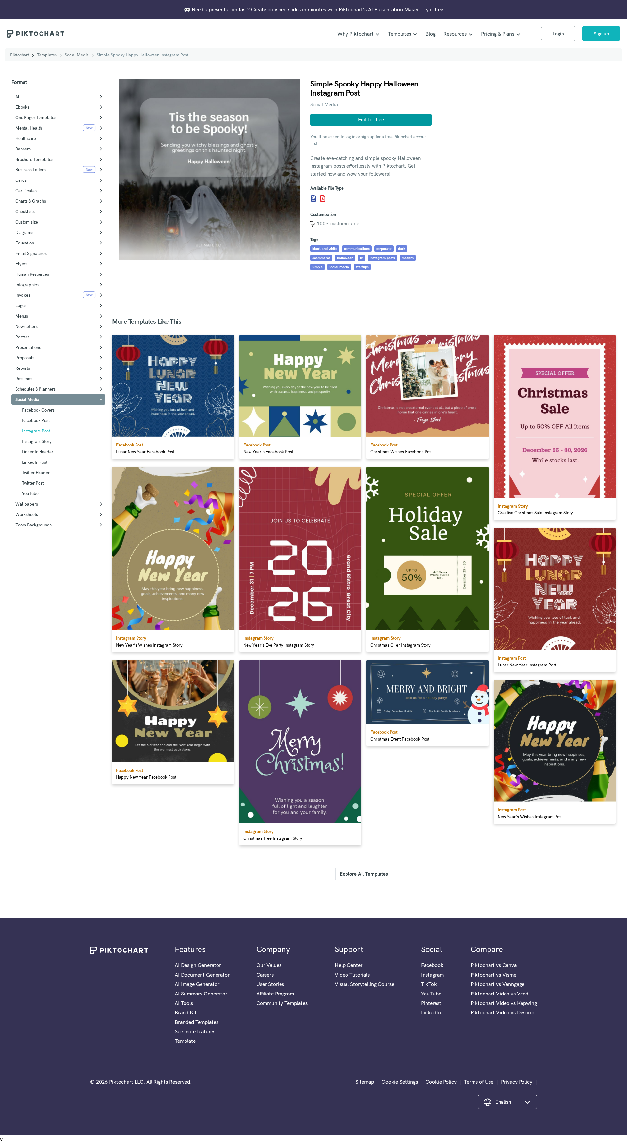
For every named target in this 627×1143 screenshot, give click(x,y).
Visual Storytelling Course (364, 984)
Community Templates (282, 1003)
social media (339, 267)
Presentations (28, 347)
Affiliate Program (275, 993)
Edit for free (371, 120)
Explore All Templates (364, 874)
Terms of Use (478, 1081)
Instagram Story (37, 441)
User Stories (270, 984)
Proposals (24, 357)
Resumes (23, 378)
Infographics (27, 284)
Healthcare (25, 138)
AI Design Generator (198, 965)
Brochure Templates (34, 159)
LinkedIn (431, 1012)
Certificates (26, 190)
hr (361, 258)
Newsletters (26, 326)
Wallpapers (26, 504)
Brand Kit (186, 1012)
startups (362, 267)
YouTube (30, 493)
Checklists (25, 211)
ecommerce (321, 258)
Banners (23, 148)
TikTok (429, 984)
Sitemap (364, 1081)
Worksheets (26, 514)
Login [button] (558, 34)
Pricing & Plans (497, 33)
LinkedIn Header (37, 451)
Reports (22, 368)
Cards (21, 180)
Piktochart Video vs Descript (503, 1012)
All (18, 96)
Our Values (268, 965)
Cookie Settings (399, 1081)
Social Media (77, 54)
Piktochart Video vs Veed (499, 993)
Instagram (432, 974)
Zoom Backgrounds (33, 524)
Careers (265, 974)
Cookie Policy (441, 1081)
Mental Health (28, 128)
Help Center (348, 965)
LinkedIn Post (34, 462)
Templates (399, 33)
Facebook (432, 965)
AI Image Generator (197, 984)
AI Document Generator (202, 974)
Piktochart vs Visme (493, 974)
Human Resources (32, 274)
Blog (431, 33)
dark (401, 248)
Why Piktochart (355, 33)
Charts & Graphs (30, 201)
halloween (345, 258)
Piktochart (19, 54)
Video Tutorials (352, 974)
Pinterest (431, 1003)
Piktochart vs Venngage (497, 984)
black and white (324, 248)
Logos (20, 305)
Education (24, 242)
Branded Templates (196, 1022)
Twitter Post (33, 483)
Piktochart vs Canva (494, 965)
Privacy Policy (516, 1081)
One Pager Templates (35, 117)
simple (317, 267)
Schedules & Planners (35, 389)
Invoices (22, 295)
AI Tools (184, 1003)
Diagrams (24, 232)
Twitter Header (36, 472)
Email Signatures (31, 253)
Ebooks (22, 107)
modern (408, 258)
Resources (455, 33)
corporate (384, 248)
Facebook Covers (38, 410)
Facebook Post (36, 420)
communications (357, 248)
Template (185, 1041)
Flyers (21, 263)
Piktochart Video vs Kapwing (504, 1003)
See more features (195, 1031)
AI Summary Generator (201, 993)
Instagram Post (36, 430)
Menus (21, 316)
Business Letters (30, 169)
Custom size (26, 222)
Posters (22, 336)
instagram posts (382, 258)
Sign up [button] (601, 34)
